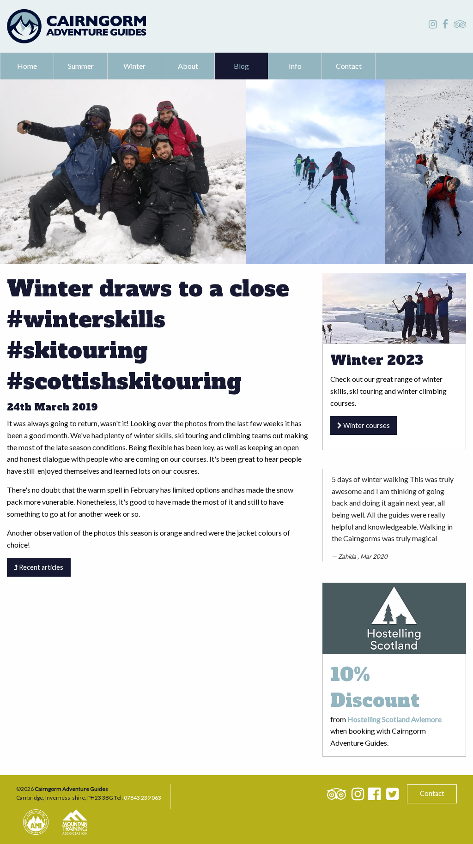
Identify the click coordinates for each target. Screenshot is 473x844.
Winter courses (366, 425)
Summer (81, 65)
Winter (134, 65)
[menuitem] (27, 66)
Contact (349, 65)
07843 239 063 (142, 797)
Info (295, 65)
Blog (241, 65)
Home (27, 65)
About (188, 65)
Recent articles (40, 567)
